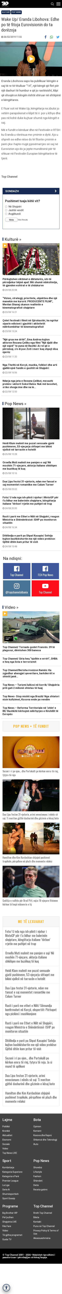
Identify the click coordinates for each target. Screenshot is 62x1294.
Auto (35, 1144)
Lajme (7, 1120)
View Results (23, 220)
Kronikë (6, 1131)
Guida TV (6, 1239)
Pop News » (15, 403)
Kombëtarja (8, 1167)
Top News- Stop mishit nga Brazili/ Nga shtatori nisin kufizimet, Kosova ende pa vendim (31, 698)
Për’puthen (8, 1217)
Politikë (6, 1126)
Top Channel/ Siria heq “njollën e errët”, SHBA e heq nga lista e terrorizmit (30, 660)
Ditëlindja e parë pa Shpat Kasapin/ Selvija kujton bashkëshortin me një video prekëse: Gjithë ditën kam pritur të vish (29, 541)
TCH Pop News (45, 575)
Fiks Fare (6, 1226)
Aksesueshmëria (41, 1238)
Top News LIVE (9, 1153)
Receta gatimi (40, 1189)
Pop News (16, 12)
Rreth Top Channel (42, 1213)
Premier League (10, 1180)
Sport (6, 1161)
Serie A (6, 1189)
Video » (11, 607)
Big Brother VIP (9, 1213)
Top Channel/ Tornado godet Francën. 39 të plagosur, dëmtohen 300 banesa (29, 649)
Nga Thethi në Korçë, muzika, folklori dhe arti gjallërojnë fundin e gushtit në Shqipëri (30, 368)
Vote (11, 219)
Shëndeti (37, 1180)
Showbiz (37, 1167)
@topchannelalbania (17, 592)
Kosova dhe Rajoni (42, 1135)
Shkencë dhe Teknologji (45, 1139)
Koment (37, 1131)
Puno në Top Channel (44, 1226)
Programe (10, 1206)
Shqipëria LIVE (9, 1221)
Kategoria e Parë (10, 1176)
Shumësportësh (10, 1194)
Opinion (37, 1126)
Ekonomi (6, 1139)
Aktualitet (7, 1135)
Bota (37, 1120)
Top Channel (16, 575)
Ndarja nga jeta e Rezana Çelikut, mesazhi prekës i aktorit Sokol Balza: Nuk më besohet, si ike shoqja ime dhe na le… (30, 386)
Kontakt (37, 1221)
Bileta (36, 1217)
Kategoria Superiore (12, 1172)
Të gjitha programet (12, 1235)
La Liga (5, 1185)
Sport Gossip (8, 1198)
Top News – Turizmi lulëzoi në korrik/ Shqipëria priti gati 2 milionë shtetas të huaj (31, 686)
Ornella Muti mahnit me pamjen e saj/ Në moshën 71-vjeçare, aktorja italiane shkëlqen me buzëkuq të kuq (30, 468)
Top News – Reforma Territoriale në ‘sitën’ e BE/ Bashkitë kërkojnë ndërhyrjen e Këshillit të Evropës (30, 711)
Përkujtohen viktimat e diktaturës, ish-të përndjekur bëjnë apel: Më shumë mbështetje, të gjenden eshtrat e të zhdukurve (30, 284)
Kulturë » (13, 239)
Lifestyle (37, 1172)
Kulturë (6, 12)
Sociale (6, 1144)
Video (5, 1148)
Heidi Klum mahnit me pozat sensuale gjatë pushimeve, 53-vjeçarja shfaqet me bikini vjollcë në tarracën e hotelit (28, 448)
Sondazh (12, 191)
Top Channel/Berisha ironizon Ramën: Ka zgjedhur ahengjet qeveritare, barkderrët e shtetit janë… (29, 673)
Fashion (37, 1176)
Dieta (36, 1185)
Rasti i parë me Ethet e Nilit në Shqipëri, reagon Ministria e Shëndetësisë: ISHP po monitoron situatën (31, 522)
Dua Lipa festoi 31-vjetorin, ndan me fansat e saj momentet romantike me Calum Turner (30, 485)
